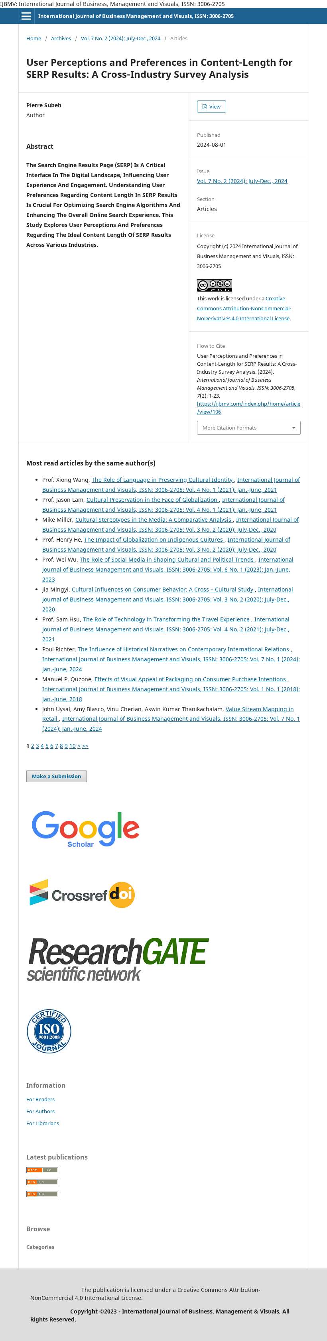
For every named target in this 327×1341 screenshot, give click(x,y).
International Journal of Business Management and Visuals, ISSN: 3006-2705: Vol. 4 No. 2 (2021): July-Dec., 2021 (166, 629)
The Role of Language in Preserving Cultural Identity (163, 479)
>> (85, 745)
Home (33, 38)
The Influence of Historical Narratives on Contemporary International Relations (184, 649)
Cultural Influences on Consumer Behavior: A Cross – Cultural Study (163, 589)
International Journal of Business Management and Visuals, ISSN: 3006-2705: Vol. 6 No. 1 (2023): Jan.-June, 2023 (168, 569)
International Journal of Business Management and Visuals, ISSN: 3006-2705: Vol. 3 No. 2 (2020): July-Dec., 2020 (167, 599)
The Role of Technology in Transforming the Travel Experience (167, 619)
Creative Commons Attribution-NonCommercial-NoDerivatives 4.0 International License (244, 308)
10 (72, 745)
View (214, 106)
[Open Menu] (26, 16)
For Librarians (42, 1123)
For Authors (40, 1111)
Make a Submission (56, 776)
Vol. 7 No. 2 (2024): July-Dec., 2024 (120, 38)
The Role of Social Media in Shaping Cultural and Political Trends (167, 559)
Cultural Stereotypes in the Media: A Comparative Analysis (154, 519)
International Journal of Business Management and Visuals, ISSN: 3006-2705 (136, 16)
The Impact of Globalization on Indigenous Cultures (154, 539)
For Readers (40, 1099)
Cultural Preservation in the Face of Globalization (153, 499)
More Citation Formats (229, 427)
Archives (61, 38)
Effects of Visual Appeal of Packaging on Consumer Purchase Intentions (191, 679)
